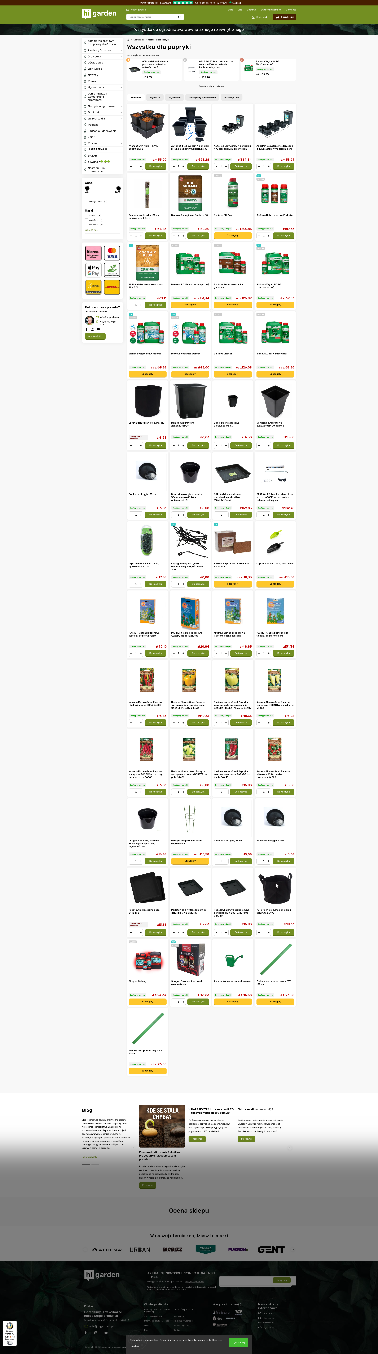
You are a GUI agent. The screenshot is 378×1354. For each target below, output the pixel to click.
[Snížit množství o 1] (131, 166)
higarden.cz (268, 1313)
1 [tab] (86, 1164)
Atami (94, 215)
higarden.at (268, 1327)
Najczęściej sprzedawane (202, 97)
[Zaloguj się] (259, 17)
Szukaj (179, 17)
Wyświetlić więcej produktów (211, 86)
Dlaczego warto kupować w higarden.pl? (157, 1310)
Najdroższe (174, 97)
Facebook (86, 1333)
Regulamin (179, 1316)
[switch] (10, 1343)
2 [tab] (95, 1164)
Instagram (96, 1333)
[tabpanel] (162, 1148)
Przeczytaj (147, 1185)
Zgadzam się (238, 1342)
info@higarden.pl (109, 317)
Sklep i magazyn (181, 1325)
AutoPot (95, 220)
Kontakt (177, 1330)
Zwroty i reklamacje (271, 9)
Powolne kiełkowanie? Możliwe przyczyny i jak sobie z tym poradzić (160, 1155)
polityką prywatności (194, 1281)
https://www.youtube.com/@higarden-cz (107, 1333)
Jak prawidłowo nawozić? (255, 1109)
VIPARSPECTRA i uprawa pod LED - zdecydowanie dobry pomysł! (211, 1111)
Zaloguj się (282, 1280)
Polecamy (136, 97)
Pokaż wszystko (89, 1157)
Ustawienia (134, 1346)
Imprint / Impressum (183, 1309)
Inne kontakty (95, 336)
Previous (133, 1148)
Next (290, 1148)
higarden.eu (268, 1318)
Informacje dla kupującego (156, 1321)
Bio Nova (96, 224)
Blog (240, 9)
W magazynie (97, 201)
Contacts (291, 9)
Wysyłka (148, 1325)
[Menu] (15, 1322)
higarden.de (268, 1323)
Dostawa (251, 9)
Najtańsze (155, 97)
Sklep (230, 9)
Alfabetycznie (231, 97)
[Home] (128, 39)
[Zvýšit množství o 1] (140, 166)
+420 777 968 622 (108, 323)
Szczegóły (232, 235)
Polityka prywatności (183, 1321)
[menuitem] (102, 42)
